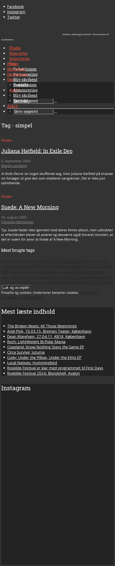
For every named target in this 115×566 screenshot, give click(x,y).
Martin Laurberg (14, 165)
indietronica (6, 278)
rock (17, 282)
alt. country (5, 262)
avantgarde (95, 262)
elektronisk (104, 266)
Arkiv (12, 105)
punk (4, 282)
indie (55, 272)
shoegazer (46, 282)
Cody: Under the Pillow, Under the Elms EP (44, 357)
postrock (84, 277)
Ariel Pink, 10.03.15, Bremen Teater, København (49, 331)
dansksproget (15, 267)
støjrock (94, 282)
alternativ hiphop (18, 262)
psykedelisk (105, 277)
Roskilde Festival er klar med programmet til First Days (55, 368)
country (4, 266)
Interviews (19, 58)
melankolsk (37, 277)
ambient (63, 261)
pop (47, 276)
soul (86, 283)
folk (4, 271)
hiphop (46, 272)
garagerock (32, 272)
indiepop (76, 271)
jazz (14, 277)
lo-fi (29, 277)
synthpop (107, 282)
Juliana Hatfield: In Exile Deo (36, 150)
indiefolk (63, 272)
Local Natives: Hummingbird (32, 362)
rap (10, 282)
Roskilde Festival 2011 (31, 283)
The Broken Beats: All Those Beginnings (42, 326)
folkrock (21, 272)
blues (103, 261)
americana (76, 261)
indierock (95, 271)
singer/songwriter (68, 282)
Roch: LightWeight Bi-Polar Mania (36, 341)
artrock (87, 261)
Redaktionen (25, 84)
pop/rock (57, 277)
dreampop (27, 266)
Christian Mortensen (17, 222)
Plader (13, 63)
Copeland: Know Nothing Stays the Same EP (45, 347)
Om (10, 79)
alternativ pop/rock (34, 262)
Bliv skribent (25, 79)
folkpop (12, 272)
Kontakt (20, 100)
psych (94, 277)
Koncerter (16, 69)
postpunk (70, 277)
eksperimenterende (47, 266)
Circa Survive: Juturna (26, 352)
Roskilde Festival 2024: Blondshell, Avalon (43, 373)
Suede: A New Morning (30, 207)
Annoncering (25, 90)
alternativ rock (50, 261)
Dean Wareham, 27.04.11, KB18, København (46, 336)
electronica (71, 265)
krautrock (21, 277)
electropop (88, 266)
